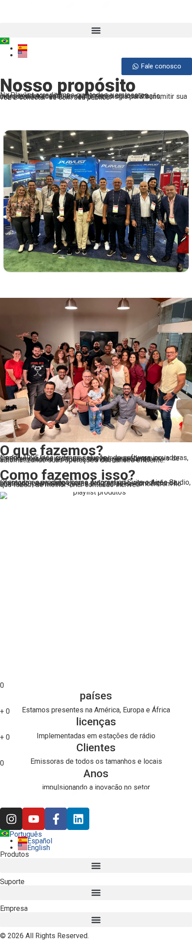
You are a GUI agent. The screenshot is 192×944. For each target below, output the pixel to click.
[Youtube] (33, 819)
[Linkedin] (78, 819)
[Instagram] (11, 819)
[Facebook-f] (56, 819)
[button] (96, 30)
